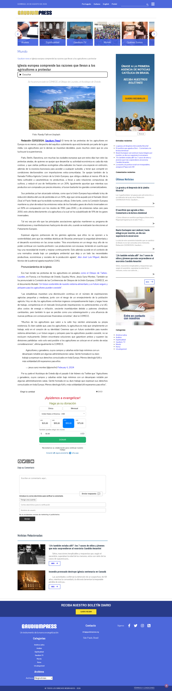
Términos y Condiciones (144, 688)
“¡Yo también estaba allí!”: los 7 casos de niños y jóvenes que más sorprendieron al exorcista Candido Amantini (76, 547)
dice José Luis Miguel (88, 257)
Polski (114, 4)
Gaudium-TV (120, 342)
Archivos (30, 678)
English (106, 4)
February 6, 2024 (66, 367)
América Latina (121, 335)
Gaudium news (24, 58)
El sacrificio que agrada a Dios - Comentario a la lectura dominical (131, 211)
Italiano (97, 4)
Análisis (119, 337)
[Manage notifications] (166, 686)
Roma (118, 347)
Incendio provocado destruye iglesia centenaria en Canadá (77, 572)
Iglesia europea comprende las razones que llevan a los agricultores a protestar (56, 67)
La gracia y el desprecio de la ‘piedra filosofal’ (132, 146)
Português (86, 4)
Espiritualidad (121, 340)
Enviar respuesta (89, 494)
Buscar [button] (141, 134)
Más (53, 563)
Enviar (27, 519)
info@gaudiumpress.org (90, 632)
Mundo (22, 51)
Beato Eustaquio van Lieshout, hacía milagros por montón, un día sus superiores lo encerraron (134, 154)
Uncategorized (121, 349)
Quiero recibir (86, 612)
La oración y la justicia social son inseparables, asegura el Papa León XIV (133, 165)
